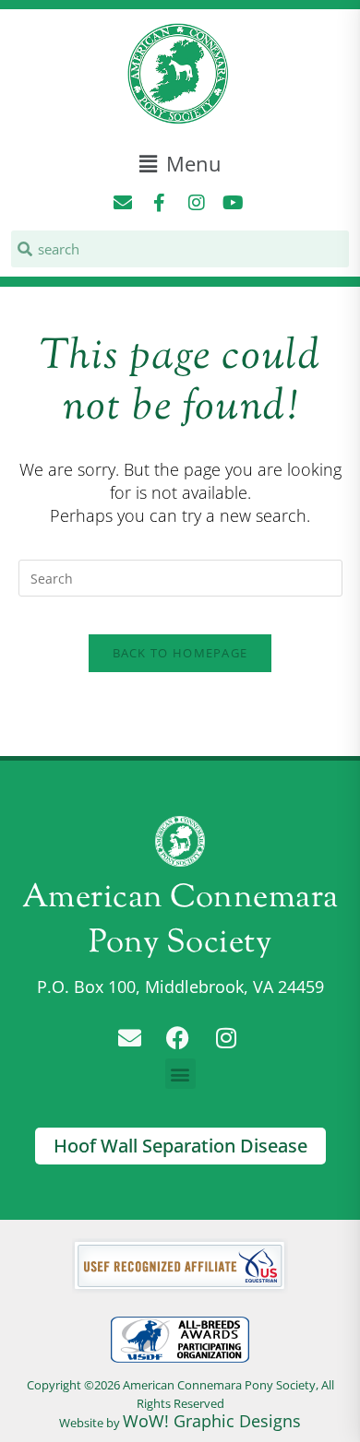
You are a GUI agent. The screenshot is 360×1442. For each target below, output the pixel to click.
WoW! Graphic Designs (212, 1421)
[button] (180, 163)
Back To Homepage (180, 652)
